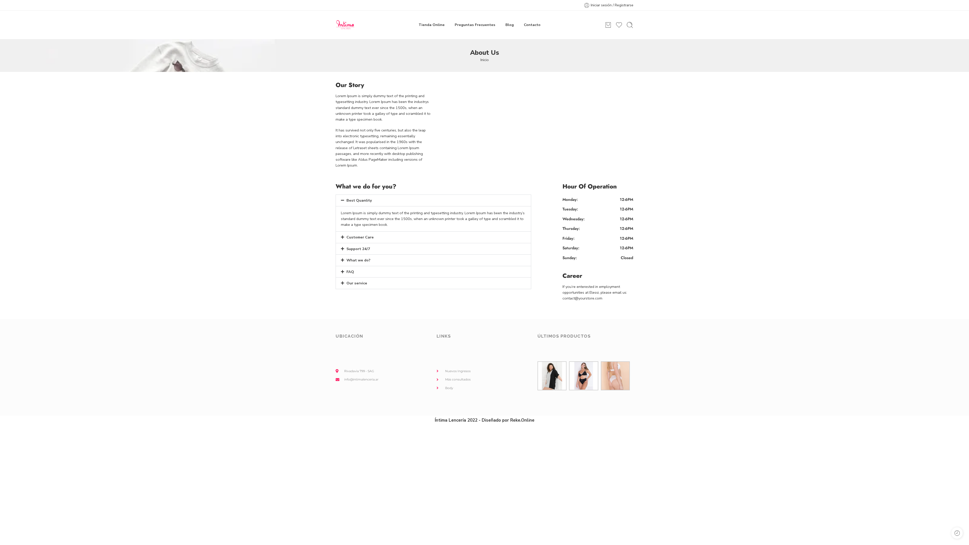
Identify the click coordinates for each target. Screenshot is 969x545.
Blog (509, 24)
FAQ (350, 271)
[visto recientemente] (957, 533)
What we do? (358, 260)
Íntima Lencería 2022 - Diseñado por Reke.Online (484, 420)
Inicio (484, 59)
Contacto (532, 24)
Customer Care (360, 237)
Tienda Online (432, 24)
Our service (356, 283)
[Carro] (608, 25)
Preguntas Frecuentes (475, 24)
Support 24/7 (358, 248)
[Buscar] (629, 25)
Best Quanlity (359, 200)
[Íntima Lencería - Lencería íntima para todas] (345, 25)
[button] (433, 200)
